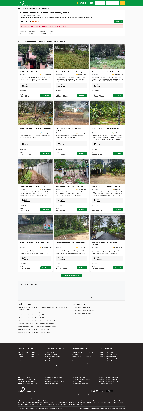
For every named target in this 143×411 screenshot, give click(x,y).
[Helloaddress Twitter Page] (94, 391)
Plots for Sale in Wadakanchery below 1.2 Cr (86, 297)
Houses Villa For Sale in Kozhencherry (109, 381)
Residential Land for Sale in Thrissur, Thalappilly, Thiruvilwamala (37, 321)
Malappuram (34, 361)
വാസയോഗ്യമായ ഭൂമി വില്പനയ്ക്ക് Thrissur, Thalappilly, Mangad (37, 326)
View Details (45, 95)
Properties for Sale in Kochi (107, 352)
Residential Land (30, 8)
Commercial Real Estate (105, 383)
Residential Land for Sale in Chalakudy (106, 186)
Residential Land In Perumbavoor (27, 381)
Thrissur (38, 8)
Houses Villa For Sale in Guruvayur (108, 379)
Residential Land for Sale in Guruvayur (69, 72)
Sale (24, 8)
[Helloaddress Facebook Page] (92, 391)
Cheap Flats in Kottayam (51, 363)
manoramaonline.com (56, 408)
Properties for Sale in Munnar (107, 365)
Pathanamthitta (35, 354)
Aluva (87, 354)
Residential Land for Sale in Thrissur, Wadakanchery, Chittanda (37, 324)
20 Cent (26, 145)
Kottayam (20, 356)
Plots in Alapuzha (49, 359)
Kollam (33, 352)
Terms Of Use (118, 408)
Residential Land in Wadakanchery (84, 288)
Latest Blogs (29, 398)
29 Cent (62, 86)
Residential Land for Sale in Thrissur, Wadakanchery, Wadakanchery (38, 312)
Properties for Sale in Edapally (108, 361)
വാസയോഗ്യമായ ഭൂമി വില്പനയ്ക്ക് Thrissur (68, 129)
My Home (58, 398)
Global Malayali (83, 395)
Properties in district (82, 307)
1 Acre (98, 201)
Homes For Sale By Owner (25, 377)
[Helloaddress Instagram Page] (97, 391)
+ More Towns (89, 365)
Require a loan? (37, 21)
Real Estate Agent (76, 381)
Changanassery (76, 356)
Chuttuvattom (64, 395)
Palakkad (20, 361)
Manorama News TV (53, 395)
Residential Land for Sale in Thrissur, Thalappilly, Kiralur (34, 332)
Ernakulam (21, 359)
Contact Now (118, 21)
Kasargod (33, 365)
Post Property (100, 3)
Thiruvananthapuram (23, 352)
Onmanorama (42, 395)
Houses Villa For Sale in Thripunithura (109, 377)
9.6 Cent (26, 259)
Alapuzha (20, 354)
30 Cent (62, 259)
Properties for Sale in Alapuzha (108, 363)
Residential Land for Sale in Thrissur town (34, 72)
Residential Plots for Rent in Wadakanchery (86, 294)
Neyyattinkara (76, 365)
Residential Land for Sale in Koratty (32, 186)
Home (19, 8)
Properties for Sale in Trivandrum (108, 354)
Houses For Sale (49, 379)
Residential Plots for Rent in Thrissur (31, 294)
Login (122, 3)
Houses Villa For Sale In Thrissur (107, 375)
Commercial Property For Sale (80, 383)
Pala (73, 361)
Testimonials (37, 398)
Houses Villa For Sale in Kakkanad (54, 377)
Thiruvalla (75, 363)
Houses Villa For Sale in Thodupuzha (27, 383)
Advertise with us (67, 398)
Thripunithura (89, 363)
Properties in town (84, 310)
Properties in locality (83, 313)
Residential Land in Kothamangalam (81, 379)
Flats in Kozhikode (50, 361)
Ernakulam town (90, 352)
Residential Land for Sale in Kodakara (105, 128)
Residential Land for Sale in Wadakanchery (35, 128)
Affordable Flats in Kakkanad (52, 356)
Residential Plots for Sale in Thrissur (31, 291)
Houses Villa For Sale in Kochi (52, 375)
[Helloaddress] (25, 3)
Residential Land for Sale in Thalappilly (106, 72)
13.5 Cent (99, 259)
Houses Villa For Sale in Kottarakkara (54, 381)
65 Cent (99, 86)
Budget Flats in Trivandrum (52, 354)
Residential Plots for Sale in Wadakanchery (86, 291)
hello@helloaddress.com (78, 404)
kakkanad (88, 356)
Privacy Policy (111, 408)
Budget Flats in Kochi (50, 352)
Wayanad (33, 363)
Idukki (32, 356)
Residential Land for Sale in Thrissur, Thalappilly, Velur (34, 329)
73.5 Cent (27, 201)
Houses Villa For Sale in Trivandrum (27, 375)
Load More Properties (71, 275)
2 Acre (98, 145)
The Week (92, 395)
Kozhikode (21, 363)
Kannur (20, 365)
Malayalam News (32, 395)
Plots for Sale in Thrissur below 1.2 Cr (31, 297)
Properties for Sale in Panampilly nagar (110, 359)
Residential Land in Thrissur (29, 288)
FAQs (124, 408)
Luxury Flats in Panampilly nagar (53, 365)
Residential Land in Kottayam (79, 375)
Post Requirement (112, 3)
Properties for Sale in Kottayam (108, 356)
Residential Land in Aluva (78, 377)
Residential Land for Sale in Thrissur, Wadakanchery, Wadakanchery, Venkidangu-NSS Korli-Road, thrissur (43, 308)
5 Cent (26, 86)
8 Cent (62, 145)
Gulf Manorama (73, 395)
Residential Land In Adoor (52, 383)
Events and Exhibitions (49, 398)
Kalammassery (90, 359)
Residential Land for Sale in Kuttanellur (70, 186)
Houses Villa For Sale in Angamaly (27, 379)
